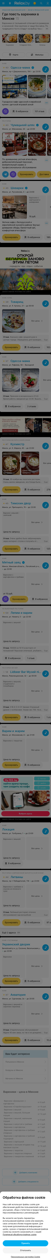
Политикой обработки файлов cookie (19, 1234)
